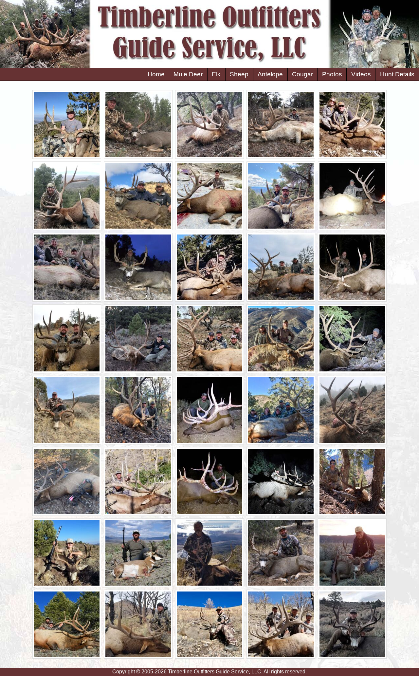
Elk (216, 74)
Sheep (239, 74)
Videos (361, 74)
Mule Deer (188, 74)
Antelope (270, 74)
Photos (332, 74)
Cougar (302, 74)
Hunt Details (397, 74)
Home (156, 74)
